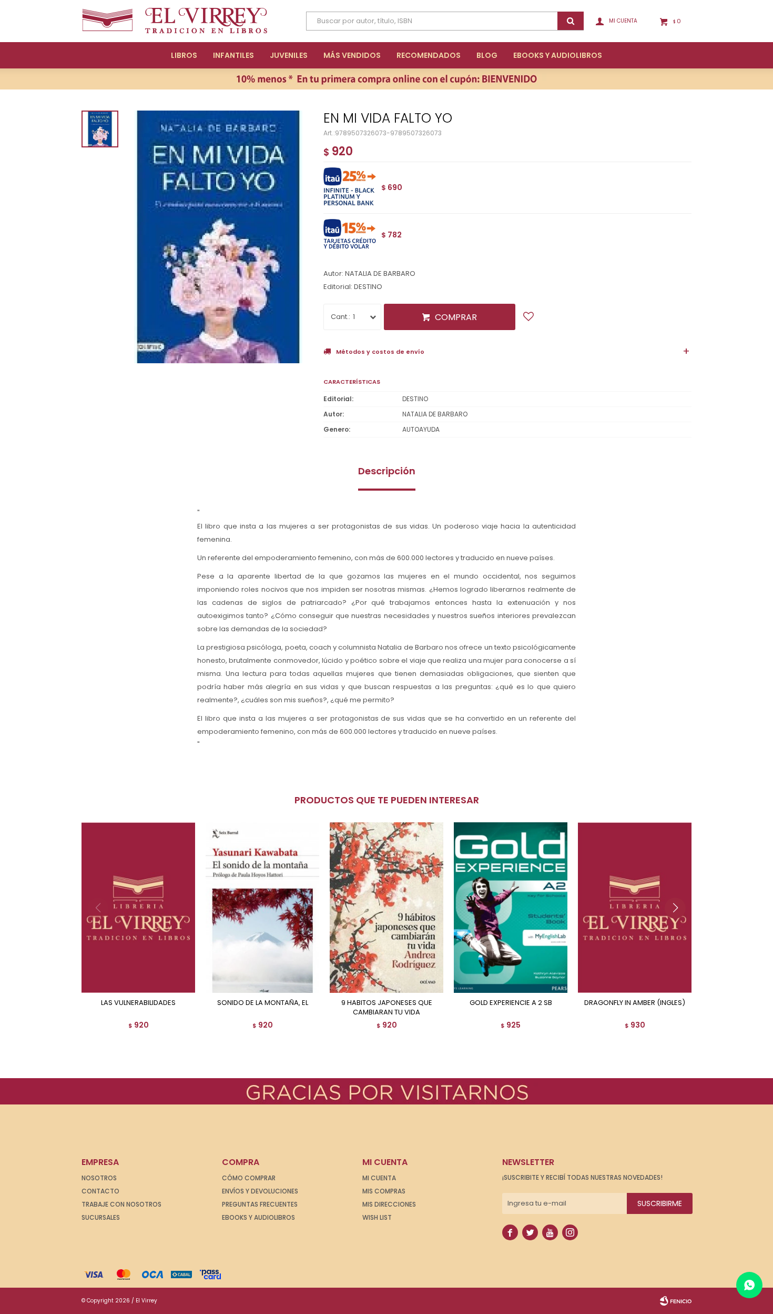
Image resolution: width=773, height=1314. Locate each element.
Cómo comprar (249, 1177)
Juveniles (289, 55)
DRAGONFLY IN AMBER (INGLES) (634, 1003)
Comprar (456, 317)
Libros (184, 55)
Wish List (377, 1217)
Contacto (100, 1191)
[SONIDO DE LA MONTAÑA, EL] (262, 907)
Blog (486, 55)
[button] (679, 929)
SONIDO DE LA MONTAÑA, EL (262, 1003)
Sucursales (101, 1217)
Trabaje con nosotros (121, 1204)
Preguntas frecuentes (260, 1204)
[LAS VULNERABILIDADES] (138, 907)
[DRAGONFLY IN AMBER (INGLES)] (634, 907)
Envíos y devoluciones (260, 1191)
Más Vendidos (352, 55)
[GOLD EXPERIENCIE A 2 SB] (510, 907)
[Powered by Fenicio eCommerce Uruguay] (675, 1301)
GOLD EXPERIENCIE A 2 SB (511, 1003)
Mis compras (383, 1191)
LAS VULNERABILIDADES (138, 1003)
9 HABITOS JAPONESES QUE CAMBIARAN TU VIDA (386, 1007)
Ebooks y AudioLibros (557, 55)
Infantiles (233, 55)
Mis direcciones (389, 1204)
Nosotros (99, 1177)
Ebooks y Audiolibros (258, 1217)
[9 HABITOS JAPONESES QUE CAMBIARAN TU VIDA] (386, 907)
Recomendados (428, 55)
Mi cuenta (379, 1177)
